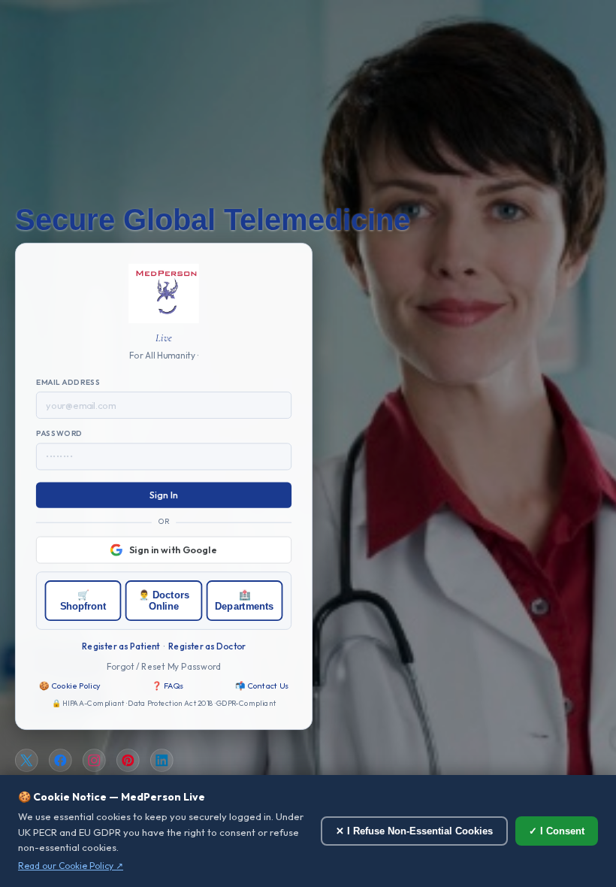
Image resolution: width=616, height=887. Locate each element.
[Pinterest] (128, 761)
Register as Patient (120, 645)
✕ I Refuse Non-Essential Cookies (414, 831)
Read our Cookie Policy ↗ (70, 865)
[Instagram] (94, 761)
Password (59, 434)
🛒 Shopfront (83, 601)
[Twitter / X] (26, 761)
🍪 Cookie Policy (70, 685)
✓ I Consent (556, 831)
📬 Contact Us (262, 685)
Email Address (68, 383)
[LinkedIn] (162, 761)
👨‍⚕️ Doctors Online (163, 601)
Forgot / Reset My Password (164, 666)
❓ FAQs (167, 685)
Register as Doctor (207, 645)
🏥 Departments (244, 601)
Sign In (164, 495)
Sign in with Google (173, 549)
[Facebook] (60, 761)
